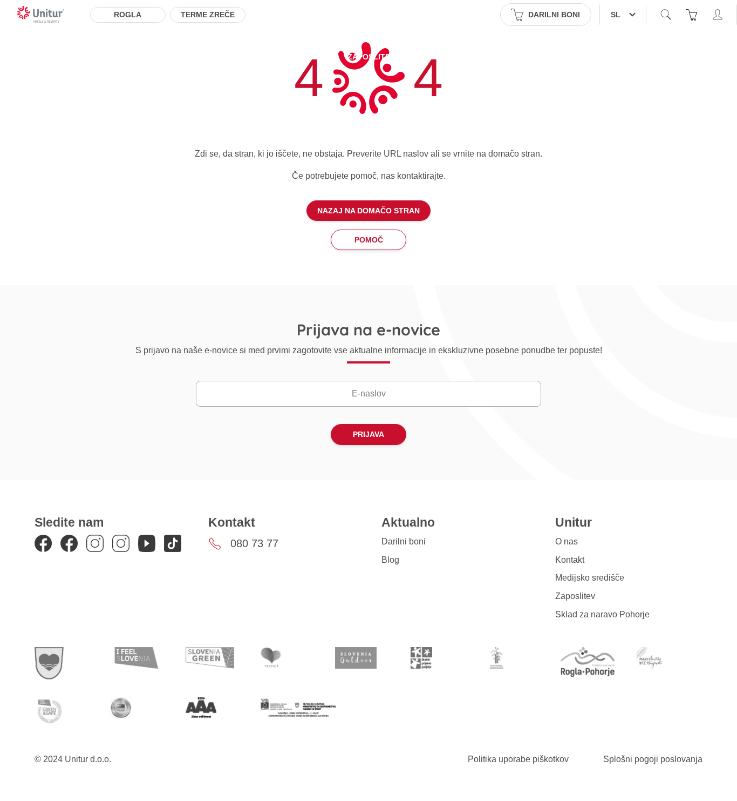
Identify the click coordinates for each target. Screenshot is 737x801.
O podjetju (156, 56)
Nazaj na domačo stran (368, 210)
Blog (390, 559)
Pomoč (368, 239)
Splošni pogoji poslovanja (652, 759)
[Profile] (717, 14)
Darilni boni (403, 541)
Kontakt (215, 56)
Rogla (127, 14)
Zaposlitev (371, 56)
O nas (566, 541)
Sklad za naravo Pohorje (602, 614)
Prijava (368, 434)
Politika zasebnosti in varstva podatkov (500, 56)
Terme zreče (208, 14)
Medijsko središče (290, 56)
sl (615, 14)
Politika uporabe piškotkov (518, 759)
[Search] (666, 14)
